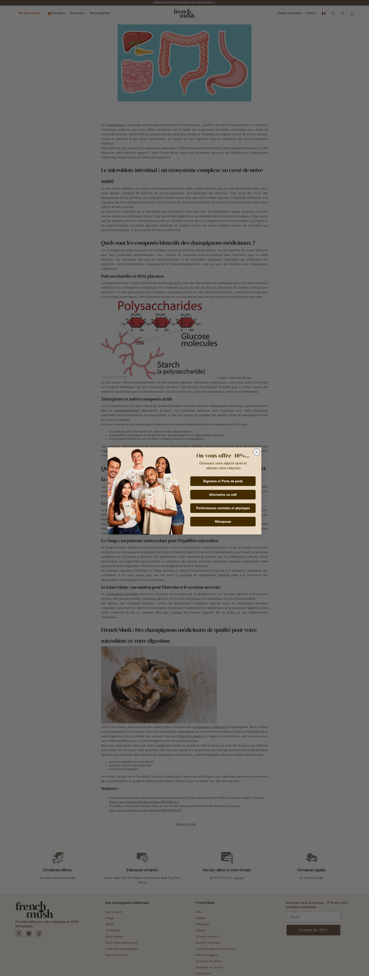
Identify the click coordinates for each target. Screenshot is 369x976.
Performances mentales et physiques (223, 508)
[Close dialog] (256, 452)
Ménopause (223, 521)
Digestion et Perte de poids (223, 481)
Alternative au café (223, 494)
